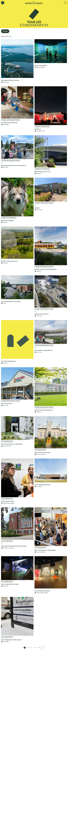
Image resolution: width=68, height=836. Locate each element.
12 (39, 647)
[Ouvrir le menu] (2, 2)
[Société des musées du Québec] (34, 2)
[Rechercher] (65, 2)
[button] (5, 31)
